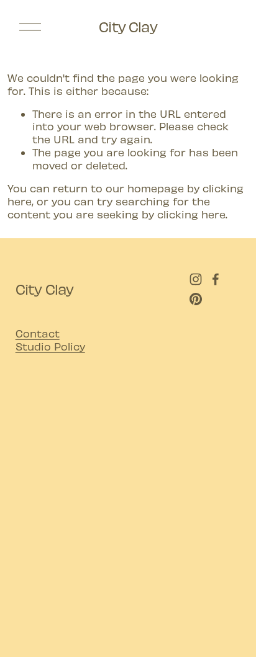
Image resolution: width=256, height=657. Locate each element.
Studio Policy (50, 346)
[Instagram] (196, 279)
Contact (38, 333)
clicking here (191, 214)
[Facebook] (215, 279)
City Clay (128, 26)
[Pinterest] (196, 299)
